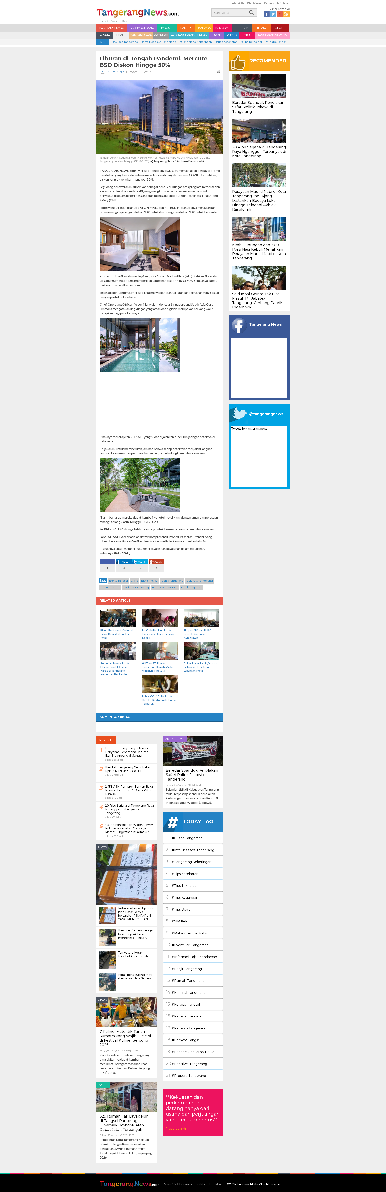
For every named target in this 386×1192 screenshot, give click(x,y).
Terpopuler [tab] (106, 740)
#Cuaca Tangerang (125, 41)
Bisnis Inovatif (149, 580)
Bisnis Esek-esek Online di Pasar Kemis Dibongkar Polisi (116, 634)
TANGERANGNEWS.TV (272, 35)
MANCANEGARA (141, 35)
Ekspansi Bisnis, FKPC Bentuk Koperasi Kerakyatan (197, 634)
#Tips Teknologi (251, 41)
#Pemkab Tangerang (186, 1028)
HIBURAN (241, 28)
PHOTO (232, 35)
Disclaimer (254, 3)
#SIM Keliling (179, 921)
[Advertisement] (160, 403)
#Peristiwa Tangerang (186, 1063)
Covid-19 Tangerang (136, 587)
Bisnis (134, 580)
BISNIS (120, 35)
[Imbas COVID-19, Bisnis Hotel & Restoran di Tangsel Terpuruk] (160, 684)
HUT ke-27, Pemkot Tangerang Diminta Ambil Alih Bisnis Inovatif (157, 667)
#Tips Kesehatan (226, 41)
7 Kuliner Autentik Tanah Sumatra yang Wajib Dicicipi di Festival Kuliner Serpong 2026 (125, 1038)
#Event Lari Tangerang (187, 944)
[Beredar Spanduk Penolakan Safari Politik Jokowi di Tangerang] (193, 751)
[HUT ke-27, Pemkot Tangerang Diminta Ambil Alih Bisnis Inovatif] (160, 651)
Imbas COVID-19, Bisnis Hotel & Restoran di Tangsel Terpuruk (159, 700)
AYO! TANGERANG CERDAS (189, 35)
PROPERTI (161, 35)
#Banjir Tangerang (184, 968)
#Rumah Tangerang (185, 980)
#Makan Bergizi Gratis (186, 933)
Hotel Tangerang (191, 587)
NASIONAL (222, 28)
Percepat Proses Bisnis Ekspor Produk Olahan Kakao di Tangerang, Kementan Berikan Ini (114, 669)
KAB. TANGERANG (142, 28)
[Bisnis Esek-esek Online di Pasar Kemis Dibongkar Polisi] (118, 618)
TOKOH (247, 35)
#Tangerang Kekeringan (196, 41)
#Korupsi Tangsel (183, 1004)
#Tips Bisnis (178, 909)
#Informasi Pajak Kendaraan (191, 956)
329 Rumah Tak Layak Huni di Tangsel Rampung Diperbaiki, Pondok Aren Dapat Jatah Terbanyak (125, 1123)
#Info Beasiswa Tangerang (159, 41)
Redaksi (269, 3)
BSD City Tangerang (199, 580)
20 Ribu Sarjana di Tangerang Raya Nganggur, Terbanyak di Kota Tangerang (259, 151)
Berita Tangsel (118, 580)
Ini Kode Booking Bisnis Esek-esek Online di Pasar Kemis (158, 634)
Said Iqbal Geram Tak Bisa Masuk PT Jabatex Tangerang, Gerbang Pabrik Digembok (257, 300)
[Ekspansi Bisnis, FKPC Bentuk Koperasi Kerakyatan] (201, 618)
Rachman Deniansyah (113, 71)
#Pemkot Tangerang (186, 1016)
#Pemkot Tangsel (183, 1039)
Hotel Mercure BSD (165, 587)
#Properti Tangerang (186, 1075)
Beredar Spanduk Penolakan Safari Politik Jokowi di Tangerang (192, 775)
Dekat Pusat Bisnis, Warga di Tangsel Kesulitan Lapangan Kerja (200, 667)
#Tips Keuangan (276, 41)
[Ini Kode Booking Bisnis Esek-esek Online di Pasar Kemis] (160, 618)
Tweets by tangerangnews (249, 428)
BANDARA (204, 28)
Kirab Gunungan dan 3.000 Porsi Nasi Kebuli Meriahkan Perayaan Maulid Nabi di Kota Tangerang (259, 252)
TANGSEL (167, 28)
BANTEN (186, 28)
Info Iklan (283, 3)
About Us (238, 3)
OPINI (217, 35)
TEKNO (261, 28)
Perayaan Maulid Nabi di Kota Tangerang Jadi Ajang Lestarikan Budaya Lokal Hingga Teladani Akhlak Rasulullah (259, 200)
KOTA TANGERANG (111, 28)
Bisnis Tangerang (172, 580)
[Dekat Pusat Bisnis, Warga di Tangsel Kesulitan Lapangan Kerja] (201, 651)
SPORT (280, 28)
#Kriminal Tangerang (186, 992)
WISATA (104, 35)
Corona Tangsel (110, 587)
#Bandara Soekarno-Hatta (190, 1051)
